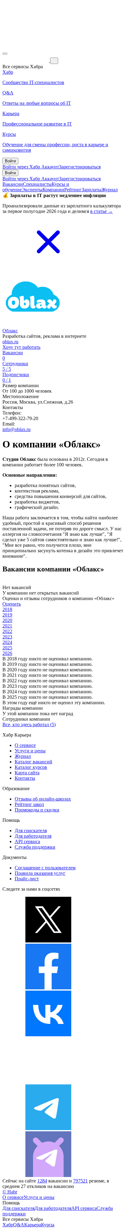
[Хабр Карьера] (26, 60)
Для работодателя (33, 836)
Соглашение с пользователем (45, 867)
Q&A (18, 1224)
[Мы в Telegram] (48, 1128)
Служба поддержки (35, 847)
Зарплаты (92, 189)
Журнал (110, 189)
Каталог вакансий (33, 761)
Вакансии (12, 184)
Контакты (25, 778)
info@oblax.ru (16, 429)
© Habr (9, 1191)
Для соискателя (31, 830)
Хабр (7, 1224)
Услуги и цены (30, 750)
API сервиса (27, 841)
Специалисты (37, 184)
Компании (53, 189)
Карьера (32, 1224)
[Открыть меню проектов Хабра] (4, 54)
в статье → (101, 211)
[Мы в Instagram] (48, 1081)
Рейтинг (73, 189)
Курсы (47, 1224)
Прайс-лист (27, 878)
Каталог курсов (31, 767)
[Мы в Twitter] (48, 940)
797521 (80, 1180)
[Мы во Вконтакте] (48, 1034)
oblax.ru (10, 341)
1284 (42, 1180)
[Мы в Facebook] (48, 987)
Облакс (10, 330)
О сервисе (25, 745)
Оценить (11, 603)
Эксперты (32, 189)
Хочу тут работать (21, 347)
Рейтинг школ (29, 804)
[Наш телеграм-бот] (48, 1175)
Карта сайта (27, 772)
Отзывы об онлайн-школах (43, 798)
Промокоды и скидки (37, 809)
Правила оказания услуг (40, 873)
